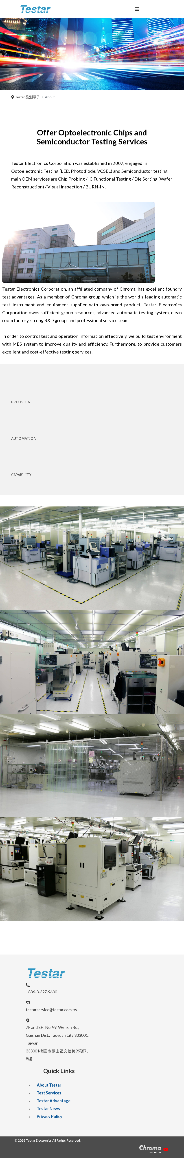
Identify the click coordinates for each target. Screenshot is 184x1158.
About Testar (49, 1085)
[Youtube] (165, 1149)
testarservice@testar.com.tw (51, 1009)
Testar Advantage (53, 1100)
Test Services (49, 1092)
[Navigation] (137, 9)
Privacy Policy (49, 1116)
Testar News (48, 1108)
